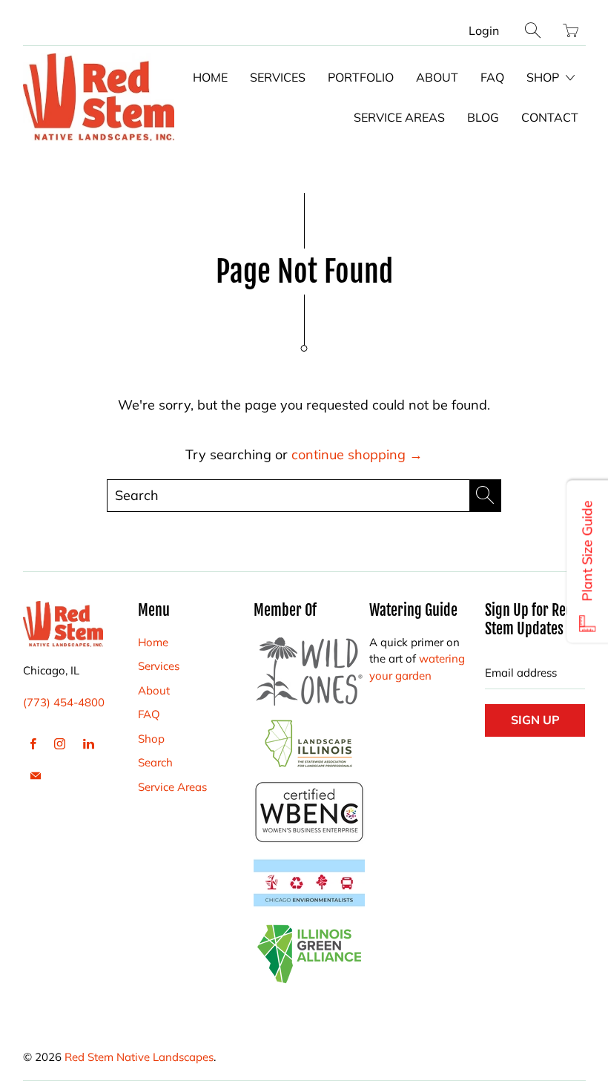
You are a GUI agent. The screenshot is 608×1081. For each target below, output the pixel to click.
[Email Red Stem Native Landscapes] (35, 775)
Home (210, 77)
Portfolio (361, 77)
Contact (549, 117)
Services (277, 77)
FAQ (492, 77)
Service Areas (399, 117)
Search (155, 762)
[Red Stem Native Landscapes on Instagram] (59, 743)
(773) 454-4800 (64, 702)
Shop (544, 77)
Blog (483, 117)
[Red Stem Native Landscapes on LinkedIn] (88, 743)
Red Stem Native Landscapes (139, 1057)
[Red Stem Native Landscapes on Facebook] (33, 743)
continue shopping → (357, 454)
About (437, 77)
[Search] (533, 30)
